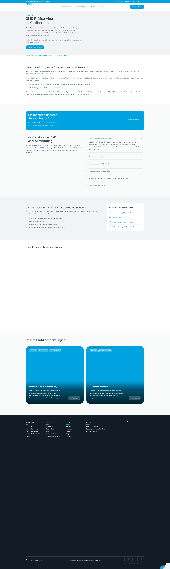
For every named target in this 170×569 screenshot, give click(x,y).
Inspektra (119, 1)
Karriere (135, 1)
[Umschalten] (141, 138)
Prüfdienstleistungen (67, 7)
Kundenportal (127, 1)
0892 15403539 (64, 55)
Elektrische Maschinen (33, 434)
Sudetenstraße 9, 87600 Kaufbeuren (41, 55)
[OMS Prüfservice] (30, 7)
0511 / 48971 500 (92, 426)
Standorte (103, 7)
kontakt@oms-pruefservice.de (96, 429)
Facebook (69, 426)
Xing (67, 434)
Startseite (29, 426)
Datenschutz (50, 429)
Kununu (68, 436)
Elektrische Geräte (32, 429)
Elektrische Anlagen (32, 431)
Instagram (69, 429)
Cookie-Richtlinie (51, 434)
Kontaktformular (91, 431)
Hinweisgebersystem (53, 436)
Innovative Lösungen (82, 7)
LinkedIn (69, 431)
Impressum (49, 426)
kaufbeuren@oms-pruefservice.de (122, 222)
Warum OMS (94, 7)
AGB (47, 431)
